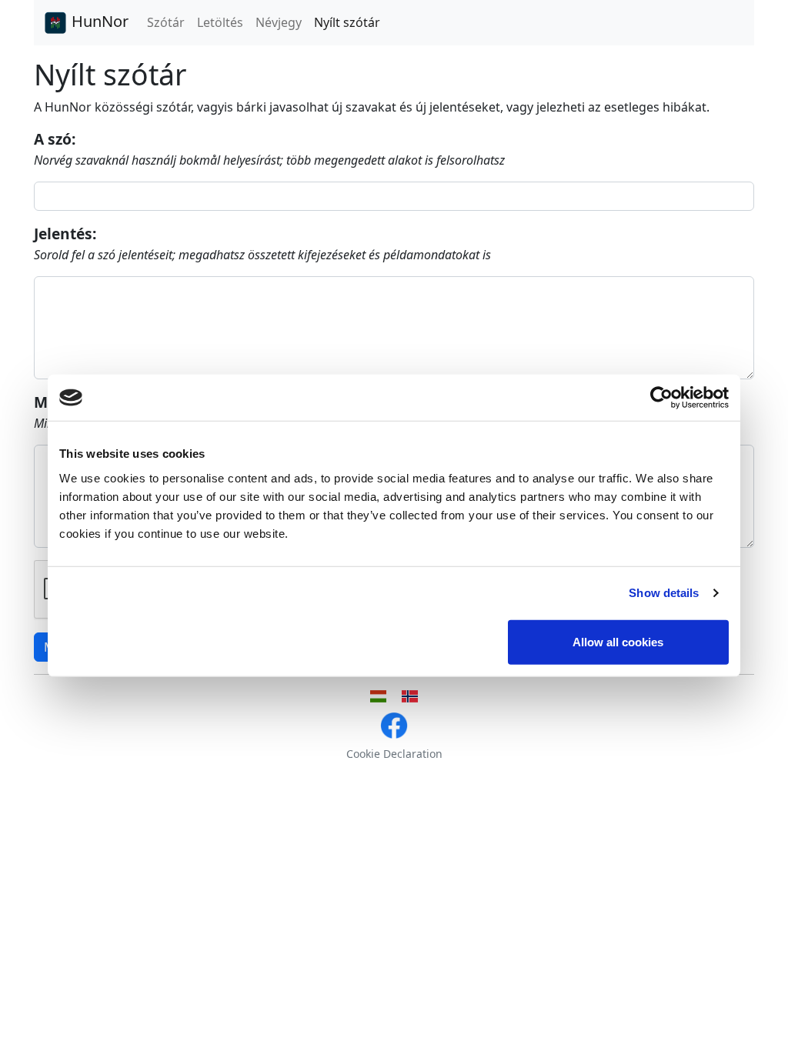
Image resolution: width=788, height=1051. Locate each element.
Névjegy (278, 22)
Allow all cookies (618, 641)
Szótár (166, 22)
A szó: (54, 138)
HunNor (98, 21)
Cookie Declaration (394, 753)
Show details (664, 592)
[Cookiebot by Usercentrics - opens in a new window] (661, 397)
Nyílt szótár (347, 22)
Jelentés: (65, 233)
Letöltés (220, 22)
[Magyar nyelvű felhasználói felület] (378, 696)
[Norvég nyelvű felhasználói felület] (410, 696)
